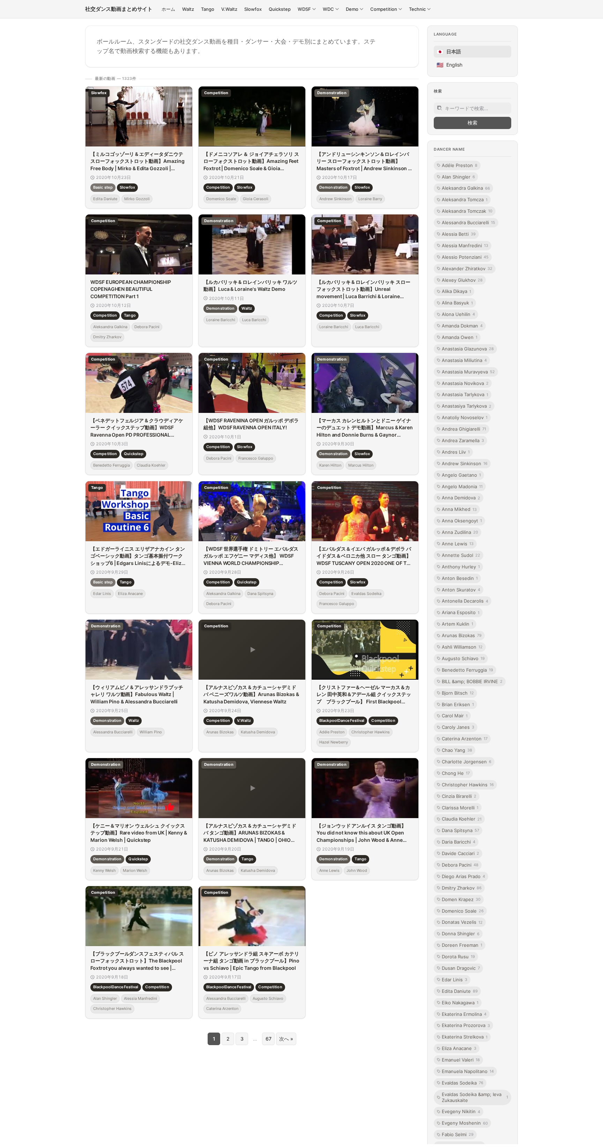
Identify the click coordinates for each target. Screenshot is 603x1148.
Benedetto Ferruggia (111, 465)
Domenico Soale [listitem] (463, 910)
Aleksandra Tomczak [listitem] (467, 211)
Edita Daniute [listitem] (460, 991)
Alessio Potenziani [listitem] (465, 257)
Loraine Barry (370, 198)
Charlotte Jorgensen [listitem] (466, 761)
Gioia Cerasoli (255, 198)
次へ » (286, 1039)
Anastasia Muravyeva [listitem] (468, 372)
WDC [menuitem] (328, 9)
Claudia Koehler (151, 465)
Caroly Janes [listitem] (458, 727)
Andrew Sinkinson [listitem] (464, 463)
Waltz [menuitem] (188, 9)
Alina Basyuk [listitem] (457, 302)
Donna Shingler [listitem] (460, 933)
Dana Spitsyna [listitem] (460, 830)
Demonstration (333, 187)
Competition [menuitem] (383, 9)
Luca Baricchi (254, 319)
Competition (218, 187)
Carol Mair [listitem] (455, 715)
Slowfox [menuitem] (253, 9)
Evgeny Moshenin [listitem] (465, 1123)
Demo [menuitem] (352, 9)
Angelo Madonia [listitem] (462, 486)
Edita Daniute (105, 198)
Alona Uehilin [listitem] (458, 314)
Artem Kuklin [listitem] (457, 624)
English (449, 64)
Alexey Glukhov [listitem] (462, 279)
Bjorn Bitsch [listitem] (458, 693)
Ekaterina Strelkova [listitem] (464, 1037)
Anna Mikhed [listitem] (459, 509)
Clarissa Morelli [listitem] (460, 807)
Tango (130, 315)
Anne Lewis (329, 870)
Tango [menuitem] (207, 9)
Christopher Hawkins (370, 732)
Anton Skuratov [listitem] (461, 589)
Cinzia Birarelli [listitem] (459, 796)
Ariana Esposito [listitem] (460, 612)
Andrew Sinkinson (335, 198)
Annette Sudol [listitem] (461, 555)
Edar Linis (102, 593)
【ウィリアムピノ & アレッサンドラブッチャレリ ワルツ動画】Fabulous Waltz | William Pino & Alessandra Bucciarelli (136, 694)
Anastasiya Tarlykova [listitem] (466, 406)
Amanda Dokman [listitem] (462, 325)
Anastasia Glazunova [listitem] (468, 349)
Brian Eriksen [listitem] (458, 704)
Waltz (246, 308)
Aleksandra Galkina (110, 326)
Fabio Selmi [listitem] (458, 1134)
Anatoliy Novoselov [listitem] (464, 417)
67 (268, 1039)
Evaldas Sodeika (366, 593)
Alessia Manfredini (140, 998)
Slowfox (127, 187)
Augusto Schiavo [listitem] (463, 658)
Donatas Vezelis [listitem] (462, 922)
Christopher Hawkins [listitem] (468, 784)
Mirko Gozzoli (137, 198)
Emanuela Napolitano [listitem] (468, 1071)
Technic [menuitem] (417, 9)
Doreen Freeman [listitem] (462, 945)
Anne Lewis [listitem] (458, 543)
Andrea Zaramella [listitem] (463, 440)
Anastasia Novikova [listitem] (465, 383)
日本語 (449, 51)
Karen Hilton (330, 465)
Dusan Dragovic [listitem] (461, 968)
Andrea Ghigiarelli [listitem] (464, 429)
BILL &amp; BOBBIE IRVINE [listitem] (472, 681)
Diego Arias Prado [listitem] (463, 876)
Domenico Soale (221, 198)
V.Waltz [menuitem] (229, 9)
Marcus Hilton (360, 465)
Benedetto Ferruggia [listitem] (467, 670)
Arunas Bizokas (220, 732)
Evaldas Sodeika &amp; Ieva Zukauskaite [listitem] (475, 1097)
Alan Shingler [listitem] (458, 176)
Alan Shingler (105, 998)
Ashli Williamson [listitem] (462, 647)
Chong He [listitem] (456, 773)
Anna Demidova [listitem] (461, 497)
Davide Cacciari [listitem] (460, 853)
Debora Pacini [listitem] (460, 865)
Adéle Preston (331, 732)
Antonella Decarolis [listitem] (465, 601)
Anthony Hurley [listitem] (461, 566)
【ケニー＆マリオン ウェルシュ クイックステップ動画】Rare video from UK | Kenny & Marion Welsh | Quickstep (138, 833)
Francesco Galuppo (255, 458)
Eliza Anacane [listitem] (459, 1048)
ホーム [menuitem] (168, 9)
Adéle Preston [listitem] (459, 165)
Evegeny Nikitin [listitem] (461, 1111)
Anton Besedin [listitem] (460, 578)
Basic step (103, 187)
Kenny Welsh (104, 870)
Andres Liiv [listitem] (456, 452)
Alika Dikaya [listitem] (456, 291)
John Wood (357, 870)
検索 (472, 123)
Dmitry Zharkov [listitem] (462, 888)
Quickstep (133, 454)
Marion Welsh (135, 870)
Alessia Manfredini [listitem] (465, 245)
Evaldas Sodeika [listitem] (462, 1083)
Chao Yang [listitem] (457, 750)
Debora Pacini (146, 326)
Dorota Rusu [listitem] (458, 956)
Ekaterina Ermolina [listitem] (464, 1014)
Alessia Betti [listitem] (459, 234)
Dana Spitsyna (260, 593)
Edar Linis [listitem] (454, 979)
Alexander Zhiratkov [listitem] (467, 268)
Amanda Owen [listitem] (459, 337)
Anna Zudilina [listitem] (460, 532)
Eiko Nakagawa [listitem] (460, 1002)
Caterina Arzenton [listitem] (464, 738)
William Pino (151, 732)
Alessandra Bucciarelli (113, 732)
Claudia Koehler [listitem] (462, 819)
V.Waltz (244, 720)
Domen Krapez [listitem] (461, 899)
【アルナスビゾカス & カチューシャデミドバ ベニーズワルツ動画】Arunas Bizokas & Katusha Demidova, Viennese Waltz (251, 694)
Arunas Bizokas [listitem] (462, 635)
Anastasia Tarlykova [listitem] (465, 394)
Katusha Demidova (258, 732)
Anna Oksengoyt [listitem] (462, 520)
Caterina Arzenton (222, 1008)
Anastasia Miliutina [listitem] (464, 360)
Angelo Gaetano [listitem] (461, 475)
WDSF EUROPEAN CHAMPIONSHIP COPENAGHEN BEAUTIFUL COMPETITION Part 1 (130, 289)
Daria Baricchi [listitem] (458, 842)
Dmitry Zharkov (107, 337)
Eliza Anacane (130, 593)
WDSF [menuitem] (304, 9)
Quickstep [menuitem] (280, 9)
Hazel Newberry (333, 742)
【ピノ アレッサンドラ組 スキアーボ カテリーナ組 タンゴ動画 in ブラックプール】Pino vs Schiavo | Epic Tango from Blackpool (251, 961)
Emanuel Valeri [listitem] (461, 1060)
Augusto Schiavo (268, 998)
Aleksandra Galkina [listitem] (466, 188)
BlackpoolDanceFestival (341, 720)
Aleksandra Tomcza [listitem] (464, 199)
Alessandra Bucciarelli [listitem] (468, 222)
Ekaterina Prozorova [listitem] (466, 1025)
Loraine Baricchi (220, 319)
